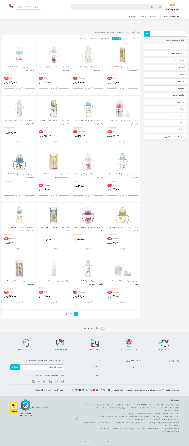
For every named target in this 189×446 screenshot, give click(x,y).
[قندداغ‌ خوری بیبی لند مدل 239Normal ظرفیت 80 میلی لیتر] (54, 161)
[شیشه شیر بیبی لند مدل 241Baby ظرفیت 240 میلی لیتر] (122, 54)
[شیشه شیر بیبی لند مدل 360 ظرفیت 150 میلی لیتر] (88, 161)
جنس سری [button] (180, 88)
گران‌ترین (93, 38)
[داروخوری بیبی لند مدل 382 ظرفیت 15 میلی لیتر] (122, 268)
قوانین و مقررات (96, 375)
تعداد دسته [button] (180, 130)
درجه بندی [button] (180, 102)
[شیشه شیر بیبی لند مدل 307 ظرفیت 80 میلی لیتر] (122, 108)
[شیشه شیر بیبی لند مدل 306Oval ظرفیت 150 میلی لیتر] (54, 108)
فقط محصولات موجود (175, 40)
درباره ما (143, 16)
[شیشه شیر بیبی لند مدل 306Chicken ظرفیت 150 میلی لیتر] (19, 215)
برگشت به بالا (92, 328)
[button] (13, 7)
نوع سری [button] (181, 81)
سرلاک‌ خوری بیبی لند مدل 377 (58, 281)
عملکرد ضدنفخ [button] (178, 116)
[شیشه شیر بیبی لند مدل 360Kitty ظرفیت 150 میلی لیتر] (88, 54)
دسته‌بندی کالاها (170, 16)
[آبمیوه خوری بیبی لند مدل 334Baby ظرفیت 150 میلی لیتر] (19, 161)
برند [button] (183, 46)
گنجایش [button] (181, 67)
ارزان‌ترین (83, 38)
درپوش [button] (181, 109)
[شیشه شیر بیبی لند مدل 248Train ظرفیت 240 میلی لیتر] (88, 108)
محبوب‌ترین (105, 38)
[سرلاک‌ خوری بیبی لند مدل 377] (54, 268)
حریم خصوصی (135, 367)
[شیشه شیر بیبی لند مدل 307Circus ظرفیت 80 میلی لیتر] (19, 54)
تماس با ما (132, 16)
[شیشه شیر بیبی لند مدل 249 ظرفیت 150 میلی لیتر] (88, 215)
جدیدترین (116, 38)
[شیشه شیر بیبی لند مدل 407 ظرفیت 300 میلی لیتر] (122, 161)
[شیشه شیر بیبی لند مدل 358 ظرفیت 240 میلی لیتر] (54, 54)
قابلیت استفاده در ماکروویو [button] (173, 137)
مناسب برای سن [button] (178, 95)
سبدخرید (153, 16)
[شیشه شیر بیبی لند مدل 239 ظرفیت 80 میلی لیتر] (54, 215)
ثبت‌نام (15, 367)
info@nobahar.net (43, 390)
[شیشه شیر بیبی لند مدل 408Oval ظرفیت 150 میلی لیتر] (122, 215)
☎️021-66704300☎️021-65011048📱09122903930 (89, 390)
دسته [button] (182, 123)
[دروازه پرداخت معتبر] (14, 407)
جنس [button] (182, 74)
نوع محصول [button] (179, 60)
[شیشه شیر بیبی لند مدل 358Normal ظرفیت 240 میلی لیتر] (88, 268)
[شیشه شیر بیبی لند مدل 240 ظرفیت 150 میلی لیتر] (19, 268)
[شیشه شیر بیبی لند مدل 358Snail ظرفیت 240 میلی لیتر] (19, 108)
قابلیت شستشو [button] (178, 53)
